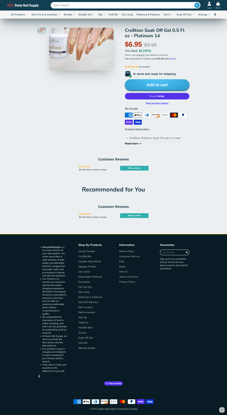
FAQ (121, 261)
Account (209, 5)
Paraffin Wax (85, 327)
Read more (131, 143)
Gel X (167, 14)
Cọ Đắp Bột (84, 256)
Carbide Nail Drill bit (89, 261)
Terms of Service (128, 276)
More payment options (157, 103)
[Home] (23, 5)
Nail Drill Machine (88, 302)
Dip (100, 14)
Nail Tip (82, 317)
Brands (68, 14)
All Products (18, 14)
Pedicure (83, 322)
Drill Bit (113, 14)
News (122, 266)
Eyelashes (84, 281)
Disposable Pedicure (90, 276)
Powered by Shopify (127, 409)
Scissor (82, 332)
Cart (218, 5)
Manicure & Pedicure (148, 14)
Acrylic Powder (86, 251)
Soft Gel (82, 342)
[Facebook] (215, 14)
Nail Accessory (86, 312)
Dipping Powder (87, 266)
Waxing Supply (86, 348)
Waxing (202, 14)
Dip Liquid (84, 271)
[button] (131, 67)
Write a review (134, 168)
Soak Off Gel (184, 14)
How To (123, 271)
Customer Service (129, 256)
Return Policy (126, 251)
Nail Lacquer (85, 307)
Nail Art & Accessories (44, 14)
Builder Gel (85, 14)
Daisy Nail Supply (107, 409)
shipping (140, 55)
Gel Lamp (127, 14)
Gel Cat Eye (85, 286)
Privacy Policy (127, 281)
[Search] (197, 5)
